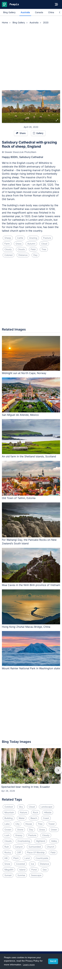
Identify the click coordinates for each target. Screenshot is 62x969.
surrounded (35, 846)
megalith (8, 869)
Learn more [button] (29, 964)
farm (7, 243)
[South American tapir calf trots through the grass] (5, 106)
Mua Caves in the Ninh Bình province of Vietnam (31, 585)
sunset (8, 875)
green (54, 829)
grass (18, 243)
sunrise (21, 875)
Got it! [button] (53, 961)
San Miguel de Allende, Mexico (20, 414)
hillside (47, 812)
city (17, 823)
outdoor (8, 806)
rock (35, 812)
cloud (44, 243)
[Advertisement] (31, 58)
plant (16, 858)
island (22, 869)
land (27, 858)
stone (20, 829)
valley (54, 841)
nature (23, 812)
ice (32, 863)
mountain (9, 812)
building (8, 818)
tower (51, 823)
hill (5, 858)
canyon (19, 846)
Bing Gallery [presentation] (9, 12)
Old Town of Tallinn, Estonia (18, 498)
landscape (46, 806)
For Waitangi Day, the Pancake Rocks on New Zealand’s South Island (29, 541)
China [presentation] (51, 12)
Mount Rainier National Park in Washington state (31, 668)
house (28, 823)
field (33, 249)
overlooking (23, 841)
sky (21, 806)
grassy (18, 835)
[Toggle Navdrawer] (56, 4)
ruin (6, 846)
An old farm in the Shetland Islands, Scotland (29, 456)
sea (45, 869)
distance (23, 255)
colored (8, 255)
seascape (36, 875)
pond (34, 869)
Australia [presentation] (25, 12)
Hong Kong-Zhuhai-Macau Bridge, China (26, 626)
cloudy (8, 249)
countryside (42, 858)
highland (40, 841)
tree (43, 249)
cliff (19, 852)
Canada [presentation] (39, 12)
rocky (7, 852)
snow (7, 863)
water (22, 818)
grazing (33, 238)
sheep (7, 238)
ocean (7, 829)
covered (20, 863)
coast (46, 818)
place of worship (36, 852)
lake (7, 823)
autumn (31, 243)
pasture (47, 238)
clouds (21, 249)
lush (6, 835)
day (35, 255)
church (50, 846)
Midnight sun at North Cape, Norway (24, 373)
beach (34, 818)
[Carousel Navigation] (31, 772)
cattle (20, 238)
